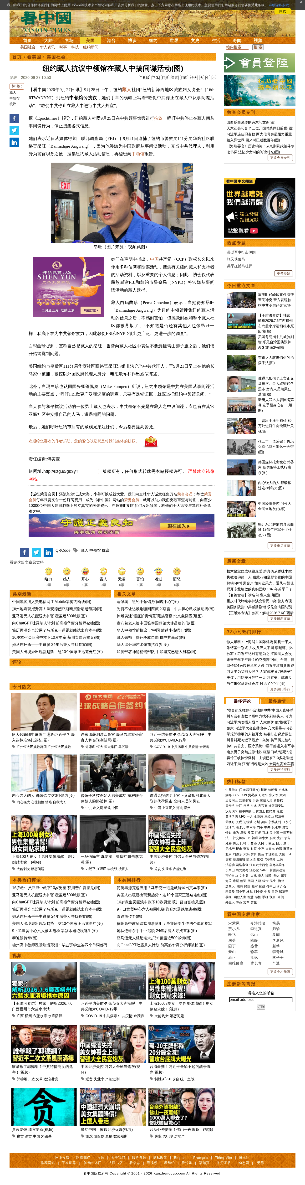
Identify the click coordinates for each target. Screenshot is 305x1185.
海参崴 (270, 848)
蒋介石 (282, 886)
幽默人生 (240, 897)
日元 (279, 843)
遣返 (236, 881)
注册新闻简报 (241, 983)
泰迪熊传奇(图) (24, 938)
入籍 (258, 881)
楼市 (239, 848)
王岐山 (269, 816)
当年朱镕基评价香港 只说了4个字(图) (256, 683)
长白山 (230, 870)
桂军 (255, 886)
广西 (20, 1016)
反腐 (251, 833)
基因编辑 (239, 859)
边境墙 (248, 822)
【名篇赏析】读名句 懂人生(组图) (253, 595)
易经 (229, 897)
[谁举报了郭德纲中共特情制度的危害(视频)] (44, 1028)
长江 (239, 806)
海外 (281, 881)
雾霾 (228, 859)
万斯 (257, 822)
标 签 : (17, 86)
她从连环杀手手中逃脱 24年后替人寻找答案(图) (52, 645)
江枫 (254, 957)
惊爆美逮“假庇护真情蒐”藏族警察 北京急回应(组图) (160, 616)
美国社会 (28, 47)
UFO (242, 816)
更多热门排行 (280, 689)
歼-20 (167, 1079)
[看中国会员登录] (259, 62)
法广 (228, 838)
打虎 (258, 833)
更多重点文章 (280, 545)
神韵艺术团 (93, 1163)
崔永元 (240, 827)
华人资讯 (47, 47)
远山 (254, 935)
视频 (258, 40)
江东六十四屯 (258, 865)
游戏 (89, 1136)
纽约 (153, 40)
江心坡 (254, 870)
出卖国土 (231, 800)
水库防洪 (55, 1016)
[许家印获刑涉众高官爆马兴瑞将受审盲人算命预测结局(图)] (113, 696)
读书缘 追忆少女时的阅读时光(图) (253, 152)
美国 (90, 40)
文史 (195, 40)
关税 (239, 822)
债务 (287, 838)
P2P (289, 854)
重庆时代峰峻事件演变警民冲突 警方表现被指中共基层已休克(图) (276, 300)
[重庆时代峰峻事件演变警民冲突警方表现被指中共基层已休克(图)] (241, 295)
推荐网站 (48, 1163)
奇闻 (237, 40)
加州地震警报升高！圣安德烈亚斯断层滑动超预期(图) (57, 609)
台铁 (256, 800)
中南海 (251, 827)
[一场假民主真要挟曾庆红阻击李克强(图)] (113, 818)
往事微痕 (245, 811)
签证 (243, 881)
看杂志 (134, 1163)
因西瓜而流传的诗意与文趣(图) (251, 122)
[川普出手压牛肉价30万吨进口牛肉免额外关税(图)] (241, 420)
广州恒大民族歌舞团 (32, 747)
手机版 (144, 78)
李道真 (256, 929)
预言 (273, 897)
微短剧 (99, 1136)
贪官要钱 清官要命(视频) (32, 1130)
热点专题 (236, 243)
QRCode (63, 550)
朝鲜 (255, 838)
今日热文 (21, 686)
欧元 (272, 843)
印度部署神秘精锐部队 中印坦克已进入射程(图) (156, 652)
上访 (280, 859)
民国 (247, 886)
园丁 (232, 946)
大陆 (48, 40)
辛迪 (276, 963)
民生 (273, 881)
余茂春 (204, 747)
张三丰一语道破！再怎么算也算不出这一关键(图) (276, 446)
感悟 (258, 897)
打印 (184, 78)
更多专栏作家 (280, 972)
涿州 (187, 808)
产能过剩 (179, 869)
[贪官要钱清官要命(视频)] (44, 1091)
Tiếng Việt (223, 1157)
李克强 (112, 869)
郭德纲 (22, 1079)
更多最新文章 (280, 618)
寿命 (239, 902)
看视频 (152, 1163)
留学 (284, 875)
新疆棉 (278, 800)
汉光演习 (231, 811)
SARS (264, 870)
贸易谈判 (275, 822)
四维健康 (236, 963)
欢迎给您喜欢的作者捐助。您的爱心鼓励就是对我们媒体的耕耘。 (84, 441)
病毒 (228, 795)
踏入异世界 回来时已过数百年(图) (253, 140)
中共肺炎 (231, 790)
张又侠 (273, 795)
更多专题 (283, 273)
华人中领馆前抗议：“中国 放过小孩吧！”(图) (154, 630)
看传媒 (187, 1163)
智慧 (250, 897)
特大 (193, 78)
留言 (174, 78)
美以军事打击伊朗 (241, 252)
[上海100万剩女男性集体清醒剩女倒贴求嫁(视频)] (44, 818)
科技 (75, 47)
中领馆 (15, 98)
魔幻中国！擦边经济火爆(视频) (107, 1130)
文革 (246, 902)
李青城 (278, 952)
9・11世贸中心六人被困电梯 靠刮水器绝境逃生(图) (55, 931)
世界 (174, 40)
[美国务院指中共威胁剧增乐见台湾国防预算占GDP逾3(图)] (241, 337)
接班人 (123, 869)
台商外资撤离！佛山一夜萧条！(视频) (181, 1130)
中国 (154, 259)
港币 (286, 843)
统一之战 (187, 1079)
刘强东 (237, 854)
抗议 (13, 104)
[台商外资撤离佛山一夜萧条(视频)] (181, 1091)
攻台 (175, 1079)
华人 (261, 875)
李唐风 (278, 940)
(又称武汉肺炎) (249, 790)
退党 (280, 811)
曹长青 (256, 963)
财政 (246, 848)
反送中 (276, 827)
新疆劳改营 (277, 870)
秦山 (232, 952)
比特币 (244, 843)
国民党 (270, 811)
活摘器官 (245, 800)
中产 (261, 848)
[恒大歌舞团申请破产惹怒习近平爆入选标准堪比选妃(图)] (44, 696)
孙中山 (271, 886)
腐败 (243, 833)
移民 (268, 875)
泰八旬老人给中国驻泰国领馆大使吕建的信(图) (156, 623)
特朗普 (272, 790)
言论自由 (231, 875)
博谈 (132, 40)
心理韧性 (37, 802)
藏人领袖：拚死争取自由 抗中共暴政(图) (151, 637)
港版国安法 (276, 806)
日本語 (244, 1157)
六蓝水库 (40, 1016)
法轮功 (230, 865)
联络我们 (83, 1157)
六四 (283, 795)
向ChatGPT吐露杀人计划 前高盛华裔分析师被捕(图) (56, 623)
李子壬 (278, 957)
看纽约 (169, 1163)
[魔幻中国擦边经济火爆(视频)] (113, 1091)
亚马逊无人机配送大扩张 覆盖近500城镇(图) (49, 616)
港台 (111, 40)
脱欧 (272, 838)
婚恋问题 (37, 869)
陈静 (254, 940)
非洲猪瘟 (271, 854)
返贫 (157, 869)
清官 (28, 1136)
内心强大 (23, 802)
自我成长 (59, 802)
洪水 (254, 806)
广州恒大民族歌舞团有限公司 (69, 747)
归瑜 (276, 929)
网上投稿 (62, 1157)
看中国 (49, 21)
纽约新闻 (90, 47)
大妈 (246, 854)
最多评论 (242, 701)
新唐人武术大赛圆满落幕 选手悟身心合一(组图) (276, 405)
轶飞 (232, 935)
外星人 (230, 902)
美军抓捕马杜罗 (239, 266)
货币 (254, 843)
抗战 (262, 886)
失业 (158, 1136)
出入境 (98, 808)
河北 (179, 808)
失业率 (167, 869)
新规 (107, 808)
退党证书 (223, 1163)
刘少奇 (258, 891)
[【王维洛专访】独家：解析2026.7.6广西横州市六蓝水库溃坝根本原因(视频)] (44, 965)
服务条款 (139, 1157)
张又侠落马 (236, 259)
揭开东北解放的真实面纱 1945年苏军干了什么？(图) (276, 529)
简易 (276, 923)
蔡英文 (288, 848)
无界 (260, 1163)
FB (248, 838)
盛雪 (254, 946)
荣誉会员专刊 (241, 112)
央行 (280, 838)
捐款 (100, 1157)
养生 (254, 902)
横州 (28, 1016)
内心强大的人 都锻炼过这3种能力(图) (43, 795)
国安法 (230, 806)
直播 (108, 1136)
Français (200, 1157)
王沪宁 (287, 822)
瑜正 (232, 957)
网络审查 (242, 865)
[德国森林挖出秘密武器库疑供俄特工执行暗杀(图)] (241, 462)
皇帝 (275, 891)
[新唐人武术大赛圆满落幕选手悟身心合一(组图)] (241, 400)
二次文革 (35, 1079)
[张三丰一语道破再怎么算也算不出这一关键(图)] (241, 441)
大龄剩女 (23, 869)
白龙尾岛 (242, 870)
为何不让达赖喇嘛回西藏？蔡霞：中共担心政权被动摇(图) (165, 609)
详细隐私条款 (279, 5)
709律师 (269, 859)
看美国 (34, 57)
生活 (216, 40)
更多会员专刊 (280, 158)
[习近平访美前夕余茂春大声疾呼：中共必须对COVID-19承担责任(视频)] (181, 696)
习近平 (91, 869)
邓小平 (240, 891)
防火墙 (251, 859)
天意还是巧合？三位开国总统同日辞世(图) (260, 128)
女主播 (244, 875)
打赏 (165, 78)
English (180, 1157)
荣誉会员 (185, 494)
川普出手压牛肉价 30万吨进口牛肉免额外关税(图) (276, 425)
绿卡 (265, 881)
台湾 (279, 848)
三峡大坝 (266, 800)
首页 (27, 40)
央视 (253, 875)
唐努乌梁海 (277, 865)
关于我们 (118, 1157)
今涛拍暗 (258, 923)
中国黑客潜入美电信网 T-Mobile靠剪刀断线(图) (51, 602)
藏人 (13, 92)
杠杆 (228, 843)
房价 (254, 854)
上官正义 (168, 808)
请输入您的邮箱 (261, 993)
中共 (89, 808)
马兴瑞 (123, 747)
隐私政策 (160, 1157)
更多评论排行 (280, 769)
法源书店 (115, 1163)
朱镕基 (46, 1136)
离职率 (168, 1136)
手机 (265, 897)
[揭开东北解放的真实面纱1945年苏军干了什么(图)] (241, 524)
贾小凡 (234, 929)
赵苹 (276, 946)
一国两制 (286, 833)
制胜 (158, 1079)
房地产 (179, 1136)
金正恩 (258, 816)
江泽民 (102, 869)
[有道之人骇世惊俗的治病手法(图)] (241, 358)
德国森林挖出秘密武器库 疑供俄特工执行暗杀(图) (276, 467)
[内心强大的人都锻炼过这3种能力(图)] (44, 757)
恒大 (100, 747)
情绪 (48, 802)
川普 (264, 790)
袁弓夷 (262, 806)
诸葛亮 (283, 891)
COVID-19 (162, 747)
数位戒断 (120, 1136)
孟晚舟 (230, 822)
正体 (155, 78)
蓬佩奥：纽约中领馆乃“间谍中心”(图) (148, 602)
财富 (254, 848)
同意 (282, 11)
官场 (69, 40)
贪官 (20, 1136)
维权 (260, 859)
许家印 (91, 747)
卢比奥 (283, 790)
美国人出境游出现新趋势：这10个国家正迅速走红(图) (57, 652)
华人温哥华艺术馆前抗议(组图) (143, 645)
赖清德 (279, 816)
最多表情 (277, 701)
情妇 (228, 833)
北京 (228, 854)
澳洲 (240, 886)
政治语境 (51, 1079)
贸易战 (252, 795)
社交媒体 (239, 838)
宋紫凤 (234, 923)
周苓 (232, 940)
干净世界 (69, 1163)
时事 (63, 47)
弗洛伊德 (231, 816)
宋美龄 (230, 891)
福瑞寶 (204, 1163)
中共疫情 (191, 747)
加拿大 (263, 838)
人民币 (262, 843)
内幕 (260, 827)
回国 (251, 881)
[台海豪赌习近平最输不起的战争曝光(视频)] (181, 1028)
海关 (228, 881)
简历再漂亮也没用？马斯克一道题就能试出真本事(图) (57, 630)
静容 (254, 952)
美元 (236, 843)
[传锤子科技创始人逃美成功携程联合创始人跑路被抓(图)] (113, 757)
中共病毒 (177, 747)
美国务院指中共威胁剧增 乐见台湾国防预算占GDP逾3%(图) (276, 342)
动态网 (244, 1163)
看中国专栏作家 (243, 914)
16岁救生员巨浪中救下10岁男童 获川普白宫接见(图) (56, 637)
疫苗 (246, 806)
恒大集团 (110, 747)
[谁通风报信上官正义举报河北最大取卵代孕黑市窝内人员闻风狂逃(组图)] (181, 757)
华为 (236, 833)
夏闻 (276, 935)
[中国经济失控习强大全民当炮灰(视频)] (181, 818)
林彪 (249, 891)
